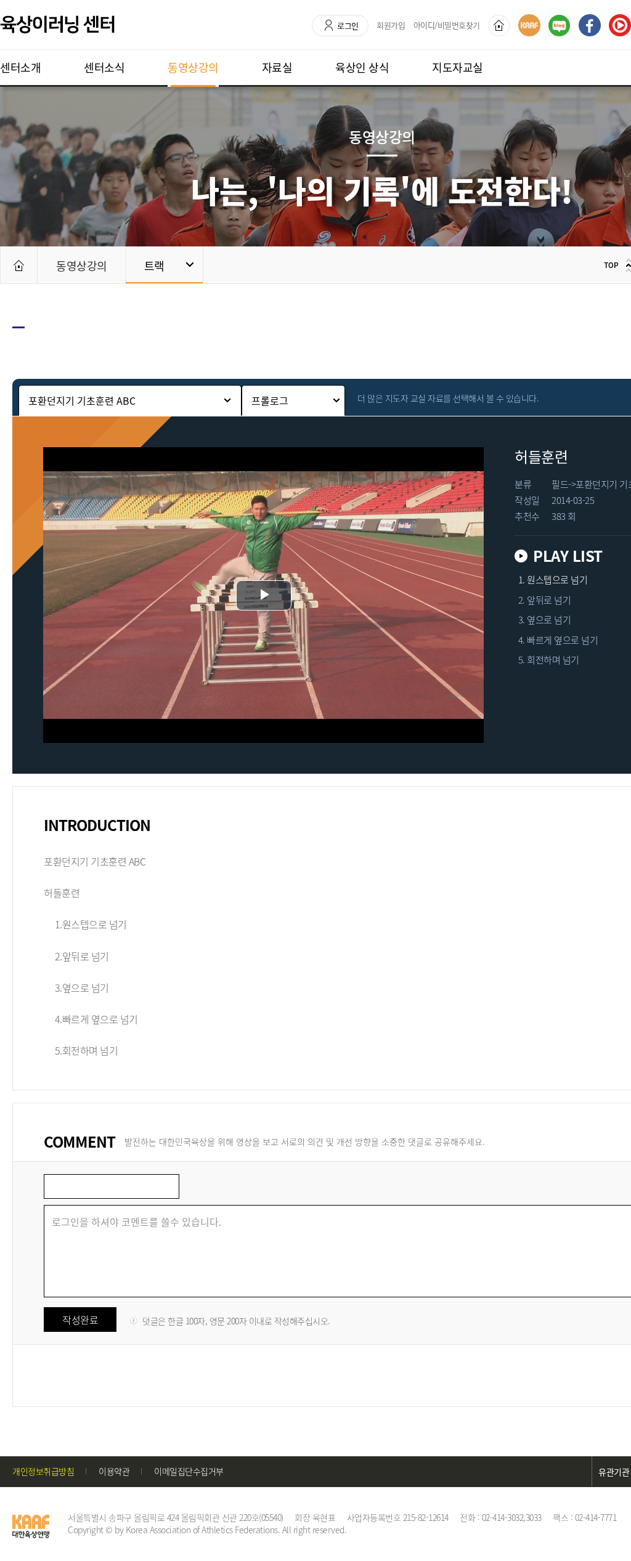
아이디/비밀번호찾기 (446, 25)
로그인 (348, 25)
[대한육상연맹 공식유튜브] (620, 25)
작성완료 (80, 1319)
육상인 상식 (362, 67)
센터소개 (20, 67)
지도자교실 (457, 67)
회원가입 (391, 25)
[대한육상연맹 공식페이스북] (590, 25)
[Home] (499, 25)
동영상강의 (193, 67)
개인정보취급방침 (43, 1471)
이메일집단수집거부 (189, 1471)
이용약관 (114, 1471)
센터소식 (104, 67)
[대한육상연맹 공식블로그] (559, 25)
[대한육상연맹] (529, 25)
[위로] (615, 264)
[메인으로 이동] (18, 264)
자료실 (277, 67)
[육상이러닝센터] (57, 24)
